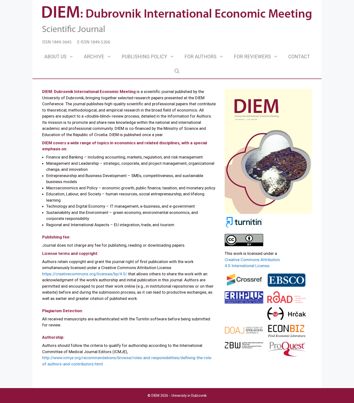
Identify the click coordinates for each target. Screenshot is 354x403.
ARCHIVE (94, 56)
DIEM (155, 395)
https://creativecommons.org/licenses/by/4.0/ (84, 273)
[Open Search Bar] (177, 71)
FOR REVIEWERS (252, 56)
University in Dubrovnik (189, 395)
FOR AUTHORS (200, 56)
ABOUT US (55, 56)
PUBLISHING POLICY (144, 56)
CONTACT (299, 56)
